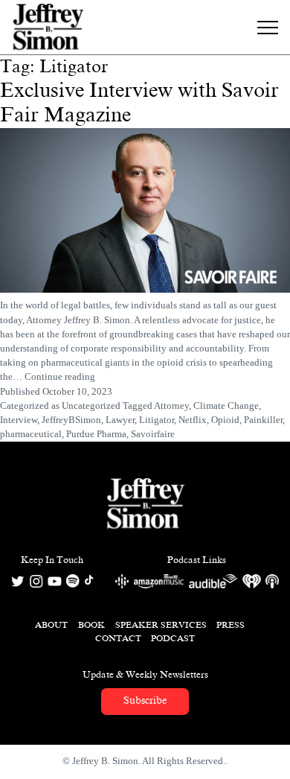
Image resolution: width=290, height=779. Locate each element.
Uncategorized (91, 406)
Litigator (156, 420)
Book (91, 625)
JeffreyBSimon (71, 420)
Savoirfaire (153, 434)
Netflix (192, 420)
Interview (18, 420)
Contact (118, 638)
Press (230, 625)
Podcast (173, 638)
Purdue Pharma (96, 434)
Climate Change (226, 406)
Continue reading (60, 377)
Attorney (171, 406)
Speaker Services (161, 625)
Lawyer (120, 420)
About (51, 625)
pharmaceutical (31, 434)
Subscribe (145, 700)
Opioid (225, 420)
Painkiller (263, 420)
